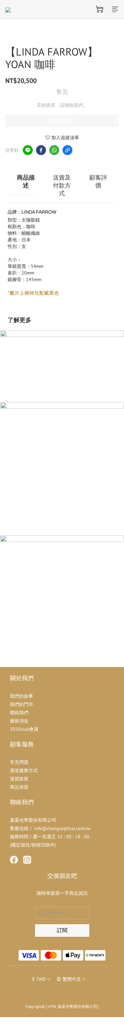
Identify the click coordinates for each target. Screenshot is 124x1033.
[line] (28, 150)
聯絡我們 (62, 120)
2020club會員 (24, 729)
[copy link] (67, 150)
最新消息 (19, 721)
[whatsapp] (54, 150)
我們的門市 (21, 704)
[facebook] (41, 150)
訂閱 (62, 930)
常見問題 (19, 762)
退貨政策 (19, 779)
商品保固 (19, 787)
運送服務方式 (24, 770)
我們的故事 (21, 696)
